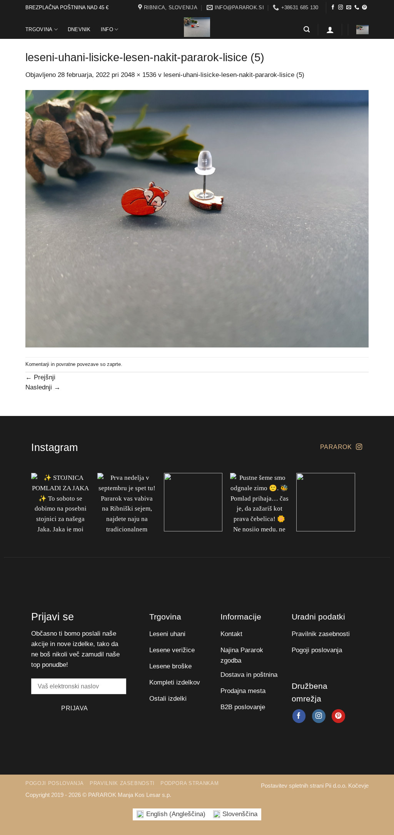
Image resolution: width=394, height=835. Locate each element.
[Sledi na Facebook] (333, 7)
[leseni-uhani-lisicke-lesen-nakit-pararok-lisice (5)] (197, 218)
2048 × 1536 (138, 74)
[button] (307, 29)
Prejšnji (40, 377)
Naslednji (42, 387)
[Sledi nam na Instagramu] (340, 7)
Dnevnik (79, 29)
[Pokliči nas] (356, 7)
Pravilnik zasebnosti (122, 783)
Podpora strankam (189, 783)
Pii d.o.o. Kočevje (347, 785)
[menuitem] (171, 814)
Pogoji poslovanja (54, 783)
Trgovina (38, 29)
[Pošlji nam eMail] (348, 7)
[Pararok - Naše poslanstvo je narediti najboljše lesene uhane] (197, 27)
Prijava (74, 708)
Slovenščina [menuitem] (239, 814)
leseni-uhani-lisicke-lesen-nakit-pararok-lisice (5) (234, 74)
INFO (107, 29)
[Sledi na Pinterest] (364, 7)
